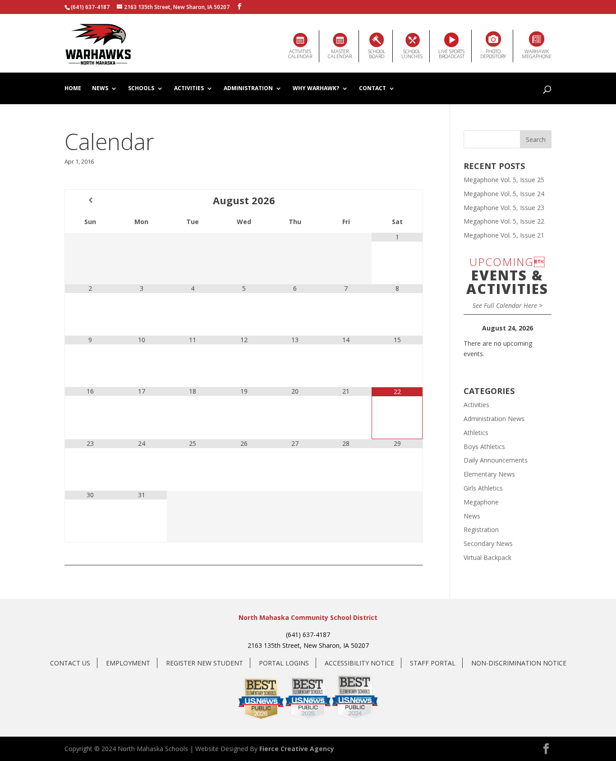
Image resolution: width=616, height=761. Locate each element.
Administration (248, 89)
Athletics (476, 432)
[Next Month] (397, 200)
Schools (141, 89)
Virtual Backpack (487, 557)
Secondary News (488, 543)
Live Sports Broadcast (451, 54)
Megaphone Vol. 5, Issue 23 (504, 207)
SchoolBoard (377, 54)
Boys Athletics (484, 446)
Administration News (494, 418)
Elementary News (489, 474)
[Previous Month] (90, 200)
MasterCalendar (340, 54)
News (100, 89)
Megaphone (481, 502)
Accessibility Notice (359, 663)
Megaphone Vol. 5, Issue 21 (504, 235)
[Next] (543, 328)
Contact (372, 89)
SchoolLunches (412, 54)
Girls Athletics (483, 488)
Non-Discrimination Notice (518, 663)
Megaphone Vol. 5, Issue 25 (504, 179)
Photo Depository (493, 54)
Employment (128, 663)
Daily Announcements (496, 460)
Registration (481, 529)
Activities (189, 89)
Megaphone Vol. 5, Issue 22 (504, 221)
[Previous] (472, 328)
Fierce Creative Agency (296, 748)
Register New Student (204, 663)
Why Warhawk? (316, 89)
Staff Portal (432, 663)
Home (72, 89)
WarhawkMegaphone (537, 54)
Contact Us (70, 663)
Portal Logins (284, 663)
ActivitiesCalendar (300, 54)
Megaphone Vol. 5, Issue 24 (504, 193)
